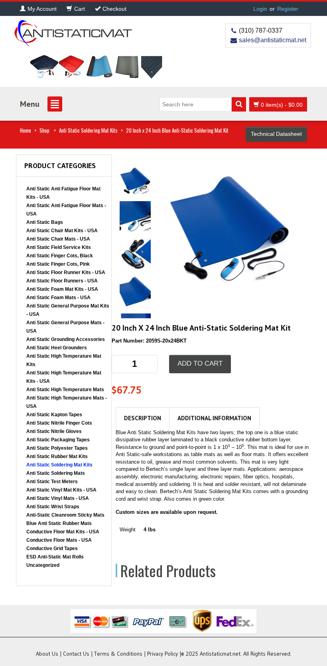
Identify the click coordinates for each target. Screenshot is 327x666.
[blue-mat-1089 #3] (135, 254)
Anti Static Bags (44, 222)
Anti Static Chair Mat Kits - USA (62, 230)
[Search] (239, 104)
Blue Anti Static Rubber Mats (59, 523)
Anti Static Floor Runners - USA (62, 281)
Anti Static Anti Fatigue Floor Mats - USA (66, 210)
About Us (47, 653)
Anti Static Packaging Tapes (58, 440)
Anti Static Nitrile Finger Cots (59, 423)
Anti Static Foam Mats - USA (58, 297)
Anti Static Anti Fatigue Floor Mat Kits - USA (63, 193)
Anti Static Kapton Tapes (54, 414)
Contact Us (76, 653)
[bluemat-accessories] (229, 222)
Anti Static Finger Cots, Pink (58, 264)
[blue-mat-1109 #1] (135, 216)
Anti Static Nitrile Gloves (54, 431)
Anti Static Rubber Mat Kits (57, 456)
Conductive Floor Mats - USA (59, 540)
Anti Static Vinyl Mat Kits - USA (61, 490)
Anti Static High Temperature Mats (65, 389)
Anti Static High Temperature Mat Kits (63, 360)
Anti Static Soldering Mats (55, 473)
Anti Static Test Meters (52, 481)
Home (25, 130)
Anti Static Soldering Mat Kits (88, 130)
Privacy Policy (162, 653)
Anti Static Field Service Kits (58, 247)
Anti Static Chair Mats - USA (58, 239)
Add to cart (200, 363)
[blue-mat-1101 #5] (135, 291)
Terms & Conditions (118, 653)
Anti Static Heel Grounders (56, 348)
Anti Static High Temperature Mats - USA (66, 402)
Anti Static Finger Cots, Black (59, 256)
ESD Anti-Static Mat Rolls (55, 557)
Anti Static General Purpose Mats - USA (65, 327)
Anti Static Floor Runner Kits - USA (65, 272)
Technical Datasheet (276, 134)
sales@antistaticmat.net (272, 40)
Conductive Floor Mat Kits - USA (62, 532)
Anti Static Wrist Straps (52, 506)
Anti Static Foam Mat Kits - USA (62, 289)
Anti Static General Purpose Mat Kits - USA (67, 310)
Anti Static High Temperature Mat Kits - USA (63, 377)
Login (260, 9)
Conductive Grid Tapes (52, 548)
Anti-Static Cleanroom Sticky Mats (65, 515)
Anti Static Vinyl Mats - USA (57, 498)
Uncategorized (42, 565)
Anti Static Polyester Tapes (57, 448)
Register (287, 9)
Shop (44, 130)
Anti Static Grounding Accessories (65, 339)
